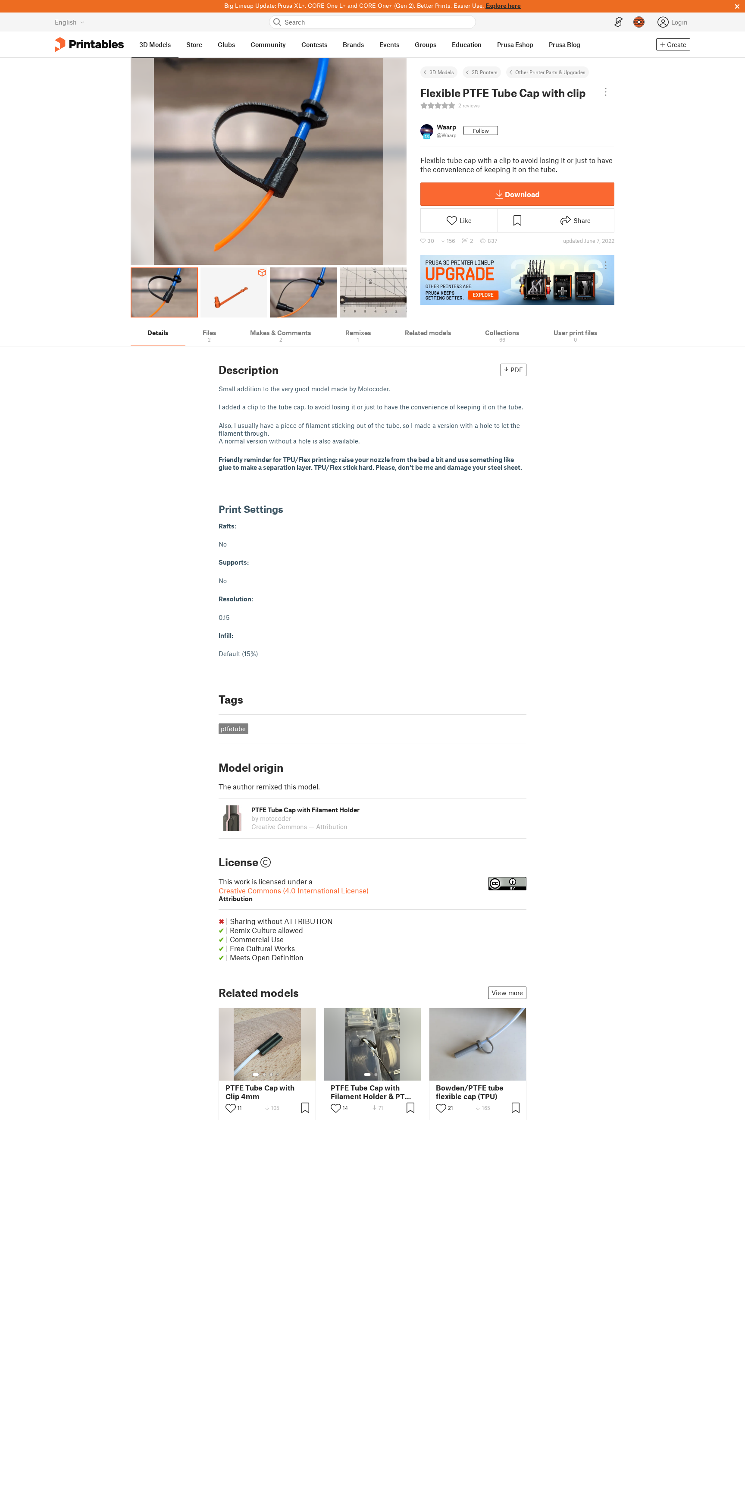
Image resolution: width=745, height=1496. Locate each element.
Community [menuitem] (268, 44)
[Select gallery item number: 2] (264, 1074)
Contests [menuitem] (314, 44)
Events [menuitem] (389, 44)
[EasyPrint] (618, 22)
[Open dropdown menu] (605, 92)
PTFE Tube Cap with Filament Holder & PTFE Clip (372, 1092)
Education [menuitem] (467, 44)
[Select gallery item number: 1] (255, 1074)
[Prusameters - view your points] (639, 22)
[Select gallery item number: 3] (271, 1074)
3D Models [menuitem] (155, 44)
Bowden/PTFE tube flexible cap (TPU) (470, 1092)
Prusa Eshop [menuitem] (515, 44)
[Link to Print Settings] (289, 509)
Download (522, 194)
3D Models (441, 72)
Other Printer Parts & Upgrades (550, 72)
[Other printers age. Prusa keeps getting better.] (517, 280)
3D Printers (485, 72)
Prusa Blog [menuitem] (564, 44)
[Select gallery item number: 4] (278, 1074)
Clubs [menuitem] (226, 44)
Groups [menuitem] (425, 44)
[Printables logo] (89, 44)
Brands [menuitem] (353, 44)
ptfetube (233, 728)
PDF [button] (516, 370)
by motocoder (271, 818)
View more (507, 992)
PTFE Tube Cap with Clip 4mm (259, 1092)
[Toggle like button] (230, 1108)
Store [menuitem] (194, 44)
